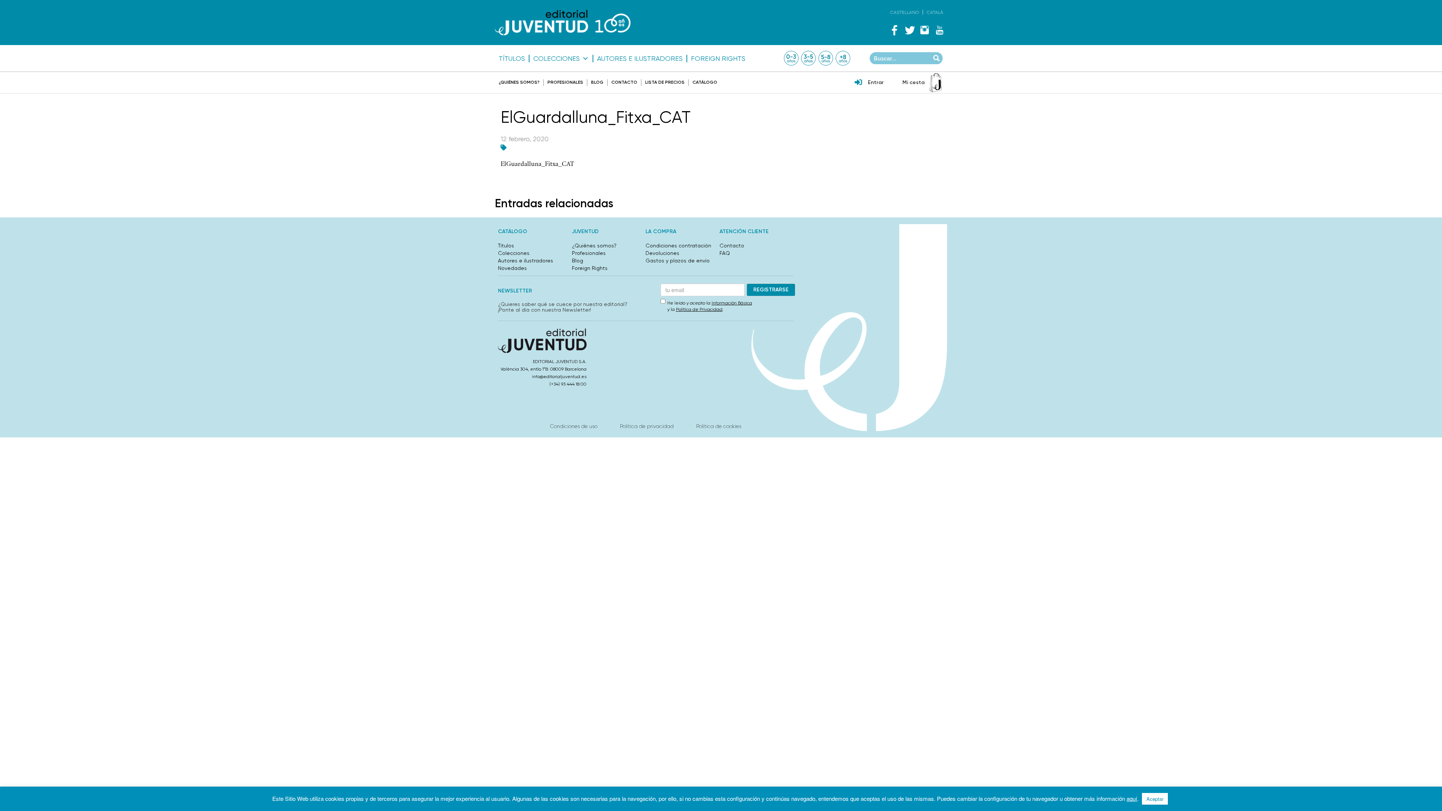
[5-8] (825, 58)
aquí (1132, 798)
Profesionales (565, 82)
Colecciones (556, 58)
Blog (597, 82)
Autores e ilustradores (640, 58)
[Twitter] (909, 30)
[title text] (562, 23)
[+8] (843, 58)
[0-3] (791, 58)
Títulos (512, 58)
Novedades (512, 268)
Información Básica (732, 303)
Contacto (624, 82)
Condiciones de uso (573, 426)
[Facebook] (894, 30)
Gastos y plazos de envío (678, 261)
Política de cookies (718, 426)
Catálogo (704, 82)
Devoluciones (662, 253)
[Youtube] (939, 30)
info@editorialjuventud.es (559, 376)
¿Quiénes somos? (519, 82)
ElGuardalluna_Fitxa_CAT (537, 164)
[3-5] (808, 58)
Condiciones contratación (678, 246)
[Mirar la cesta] (935, 82)
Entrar (876, 82)
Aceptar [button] (1154, 798)
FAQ (724, 253)
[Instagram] (924, 30)
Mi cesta (913, 82)
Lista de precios (665, 82)
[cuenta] (858, 83)
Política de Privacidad (699, 309)
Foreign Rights (718, 58)
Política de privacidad (647, 426)
